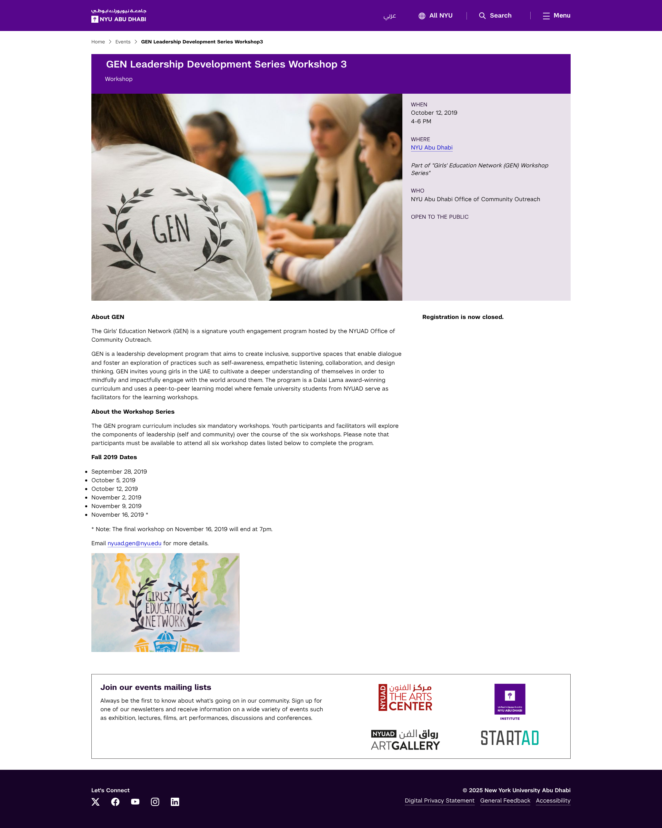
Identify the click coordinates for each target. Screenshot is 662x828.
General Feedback (505, 800)
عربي (389, 16)
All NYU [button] (441, 16)
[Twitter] (95, 802)
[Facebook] (115, 802)
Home (98, 42)
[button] (497, 16)
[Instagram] (155, 802)
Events (123, 42)
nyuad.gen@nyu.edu (134, 543)
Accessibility (553, 800)
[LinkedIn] (175, 802)
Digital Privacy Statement (439, 800)
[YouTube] (135, 802)
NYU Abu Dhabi (432, 147)
